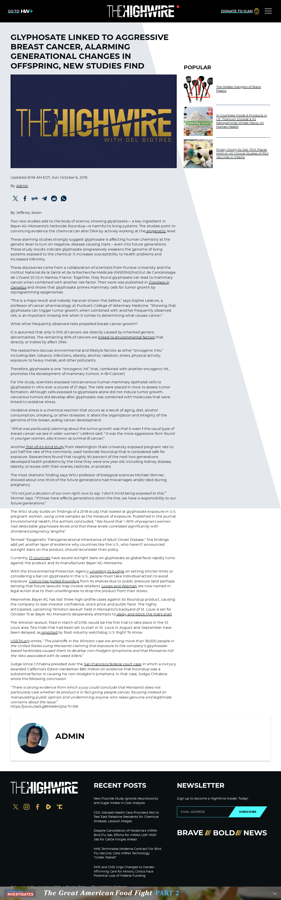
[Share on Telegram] (44, 198)
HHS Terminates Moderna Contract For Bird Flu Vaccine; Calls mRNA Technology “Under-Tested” (127, 853)
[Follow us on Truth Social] (59, 807)
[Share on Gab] (35, 198)
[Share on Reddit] (54, 198)
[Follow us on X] (16, 807)
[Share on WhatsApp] (63, 198)
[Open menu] (268, 11)
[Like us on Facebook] (37, 807)
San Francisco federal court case (113, 664)
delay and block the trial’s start (144, 614)
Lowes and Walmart (119, 586)
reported (49, 632)
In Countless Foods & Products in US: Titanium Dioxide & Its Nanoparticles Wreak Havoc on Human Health (241, 121)
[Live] (140, 11)
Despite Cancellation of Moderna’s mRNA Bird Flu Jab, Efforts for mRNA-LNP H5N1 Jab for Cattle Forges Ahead (125, 835)
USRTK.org (20, 641)
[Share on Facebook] (25, 198)
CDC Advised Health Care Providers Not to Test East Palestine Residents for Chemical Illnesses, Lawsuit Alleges (126, 817)
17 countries (39, 558)
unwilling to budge (106, 571)
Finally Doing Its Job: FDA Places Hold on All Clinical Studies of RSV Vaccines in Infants (242, 153)
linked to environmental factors (126, 337)
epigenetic (156, 231)
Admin (22, 186)
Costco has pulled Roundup (54, 581)
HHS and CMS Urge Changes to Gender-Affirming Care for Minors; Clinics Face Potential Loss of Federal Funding (124, 871)
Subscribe (247, 811)
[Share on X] (15, 198)
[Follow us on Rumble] (48, 807)
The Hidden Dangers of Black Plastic (238, 88)
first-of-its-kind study (44, 447)
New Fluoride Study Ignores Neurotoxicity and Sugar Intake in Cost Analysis (126, 801)
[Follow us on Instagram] (27, 807)
